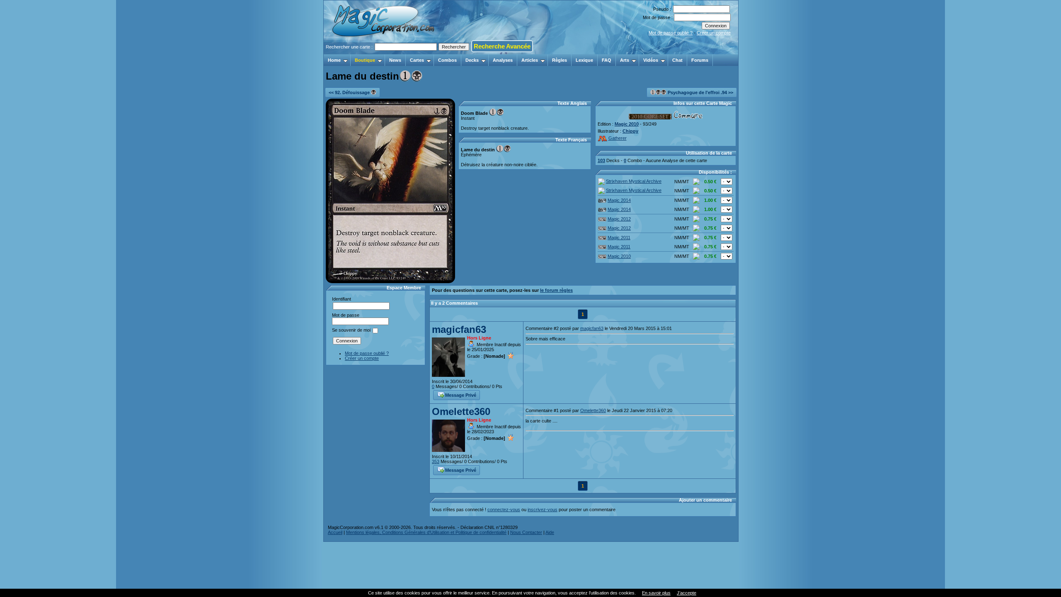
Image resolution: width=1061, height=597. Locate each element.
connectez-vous (503, 509)
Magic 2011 (619, 237)
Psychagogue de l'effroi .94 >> (699, 92)
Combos (447, 60)
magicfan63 (459, 329)
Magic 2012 (619, 218)
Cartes (417, 60)
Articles (529, 60)
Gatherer (617, 138)
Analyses (503, 60)
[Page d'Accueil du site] (384, 51)
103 (601, 160)
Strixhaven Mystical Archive (633, 181)
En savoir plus (656, 592)
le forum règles (556, 290)
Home (334, 60)
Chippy (630, 131)
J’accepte (686, 592)
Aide (549, 532)
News (395, 60)
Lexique (584, 60)
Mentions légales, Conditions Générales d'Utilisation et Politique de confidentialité (426, 532)
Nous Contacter (526, 532)
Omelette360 (461, 411)
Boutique (365, 60)
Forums (699, 60)
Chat (677, 60)
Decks (472, 60)
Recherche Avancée (502, 46)
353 (435, 461)
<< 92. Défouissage (350, 92)
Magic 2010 (627, 123)
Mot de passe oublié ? (671, 32)
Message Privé (460, 395)
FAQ (606, 60)
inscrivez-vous (542, 509)
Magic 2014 (619, 200)
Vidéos (650, 60)
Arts (624, 60)
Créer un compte (714, 32)
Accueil (335, 532)
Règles (559, 60)
